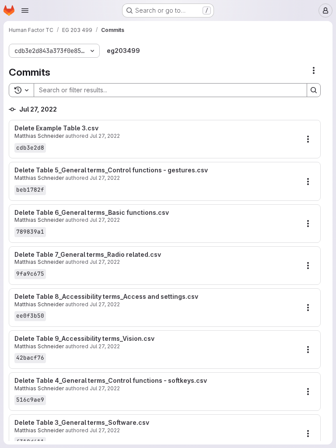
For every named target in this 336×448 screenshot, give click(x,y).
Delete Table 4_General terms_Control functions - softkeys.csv (110, 380)
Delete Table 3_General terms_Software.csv (81, 422)
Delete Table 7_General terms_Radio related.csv (87, 254)
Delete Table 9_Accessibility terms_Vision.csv (84, 338)
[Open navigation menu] (25, 11)
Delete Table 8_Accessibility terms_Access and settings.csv (106, 296)
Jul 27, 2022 (105, 136)
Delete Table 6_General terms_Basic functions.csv (91, 212)
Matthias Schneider (39, 136)
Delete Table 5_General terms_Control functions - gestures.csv (111, 170)
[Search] (314, 90)
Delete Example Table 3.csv (56, 128)
